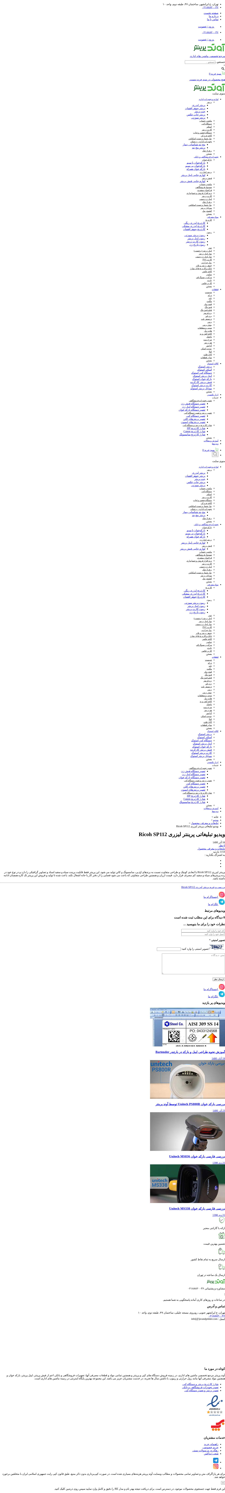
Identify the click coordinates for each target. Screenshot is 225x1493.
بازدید (216, 851)
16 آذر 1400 (219, 842)
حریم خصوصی (210, 1447)
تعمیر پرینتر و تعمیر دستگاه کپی (201, 1390)
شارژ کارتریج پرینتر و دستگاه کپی (200, 1384)
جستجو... (220, 62)
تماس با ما (212, 19)
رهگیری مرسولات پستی (205, 1450)
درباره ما (213, 16)
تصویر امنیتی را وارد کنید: (195, 949)
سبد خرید (208, 450)
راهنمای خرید (211, 1444)
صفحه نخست (211, 13)
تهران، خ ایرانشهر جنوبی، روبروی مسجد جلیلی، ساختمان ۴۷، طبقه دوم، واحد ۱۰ (181, 1312)
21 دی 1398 (218, 1162)
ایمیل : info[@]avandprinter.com (208, 1318)
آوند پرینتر (147, 1473)
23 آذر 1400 (219, 1110)
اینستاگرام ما (211, 897)
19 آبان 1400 (218, 1058)
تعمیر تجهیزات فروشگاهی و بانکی (200, 1387)
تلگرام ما (213, 904)
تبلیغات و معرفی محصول (204, 823)
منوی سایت (218, 93)
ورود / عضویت (206, 26)
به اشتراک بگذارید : (215, 854)
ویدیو (215, 820)
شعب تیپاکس (211, 1453)
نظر (221, 845)
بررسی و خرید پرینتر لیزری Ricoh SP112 (203, 887)
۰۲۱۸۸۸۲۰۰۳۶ (210, 7)
